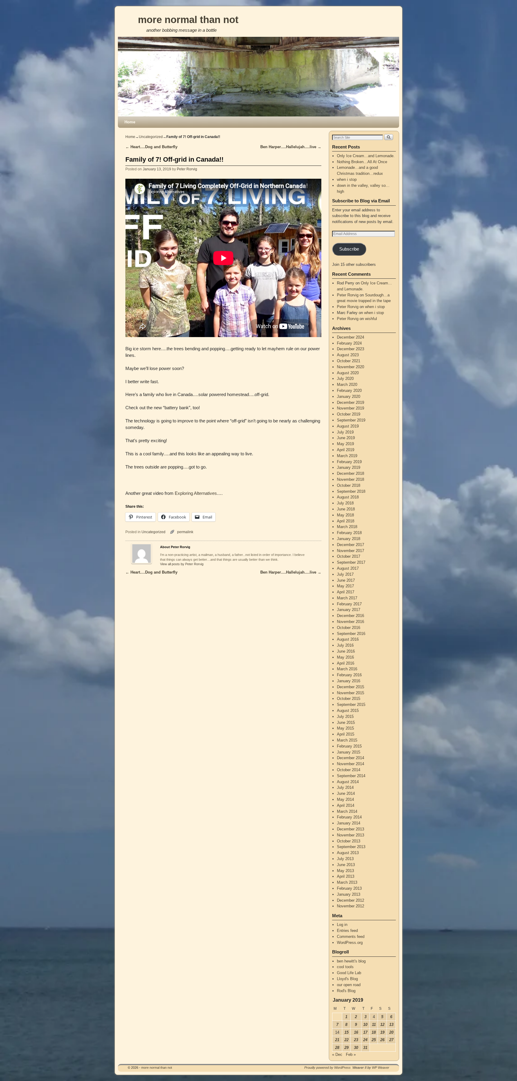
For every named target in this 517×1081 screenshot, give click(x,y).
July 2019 (345, 432)
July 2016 (345, 645)
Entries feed (347, 930)
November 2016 (350, 621)
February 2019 (349, 462)
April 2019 (345, 450)
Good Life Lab (349, 973)
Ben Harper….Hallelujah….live (290, 147)
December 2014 (350, 758)
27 (391, 1040)
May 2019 (345, 444)
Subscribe (349, 249)
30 (356, 1047)
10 (365, 1024)
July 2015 (345, 716)
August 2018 (348, 497)
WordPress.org (350, 942)
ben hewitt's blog (351, 961)
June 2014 (346, 793)
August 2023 (348, 355)
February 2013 (349, 888)
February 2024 (349, 343)
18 (374, 1032)
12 (382, 1024)
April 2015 (345, 734)
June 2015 (346, 722)
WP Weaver (380, 1067)
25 (374, 1040)
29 (346, 1047)
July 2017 (345, 574)
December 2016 (350, 615)
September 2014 (351, 776)
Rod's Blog (346, 990)
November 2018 (350, 479)
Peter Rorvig (187, 169)
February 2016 (349, 675)
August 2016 (348, 639)
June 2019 (346, 438)
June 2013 (346, 864)
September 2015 (351, 704)
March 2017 (347, 598)
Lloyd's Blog (347, 979)
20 (391, 1032)
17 (365, 1032)
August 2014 (348, 782)
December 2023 (350, 349)
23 (356, 1040)
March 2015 (347, 740)
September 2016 (351, 633)
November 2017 (350, 550)
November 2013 (350, 835)
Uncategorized (151, 137)
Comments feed (350, 936)
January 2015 (348, 752)
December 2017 (350, 544)
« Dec (337, 1054)
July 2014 (345, 787)
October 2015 (348, 698)
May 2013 (345, 870)
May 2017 (345, 586)
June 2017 (346, 580)
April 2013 (345, 876)
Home (129, 122)
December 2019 (350, 402)
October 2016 (348, 627)
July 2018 (345, 503)
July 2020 (345, 378)
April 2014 (345, 805)
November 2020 (350, 367)
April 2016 (345, 663)
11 (374, 1024)
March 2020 (347, 384)
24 (365, 1040)
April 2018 (345, 521)
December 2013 (350, 829)
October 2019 (348, 414)
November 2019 (350, 408)
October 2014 (348, 770)
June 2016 (346, 651)
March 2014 (347, 811)
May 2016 (345, 657)
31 (365, 1047)
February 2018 (349, 532)
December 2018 (350, 473)
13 (391, 1024)
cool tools (345, 967)
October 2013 (348, 841)
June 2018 (346, 509)
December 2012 (350, 900)
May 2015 (345, 728)
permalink (185, 532)
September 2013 (351, 847)
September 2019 (351, 420)
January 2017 (348, 609)
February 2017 (349, 604)
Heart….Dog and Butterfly (151, 147)
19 (382, 1032)
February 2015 (349, 746)
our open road (349, 985)
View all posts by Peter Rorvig (181, 564)
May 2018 (345, 515)
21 (337, 1040)
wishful (371, 318)
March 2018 (347, 526)
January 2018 (348, 538)
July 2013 (345, 858)
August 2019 (348, 426)
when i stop (347, 179)
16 (356, 1032)
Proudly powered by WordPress (327, 1067)
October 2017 (348, 556)
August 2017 (348, 568)
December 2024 (350, 337)
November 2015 (350, 693)
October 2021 (348, 361)
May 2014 (345, 799)
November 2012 (350, 906)
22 (346, 1040)
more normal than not (188, 19)
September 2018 (351, 491)
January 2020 (348, 396)
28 (337, 1047)
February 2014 (349, 817)
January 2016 (348, 681)
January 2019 (348, 467)
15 (346, 1032)
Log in (342, 924)
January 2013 (348, 894)
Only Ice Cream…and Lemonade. (366, 156)
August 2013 (348, 852)
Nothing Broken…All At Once (362, 162)
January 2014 (348, 823)
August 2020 (348, 373)
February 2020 (349, 390)
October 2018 (348, 485)
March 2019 (347, 456)
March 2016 (347, 669)
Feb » (351, 1054)
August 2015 (348, 710)
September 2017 (351, 562)
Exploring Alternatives (196, 493)
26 (382, 1040)
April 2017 (345, 592)
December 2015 (350, 687)
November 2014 (350, 764)
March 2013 (347, 882)
